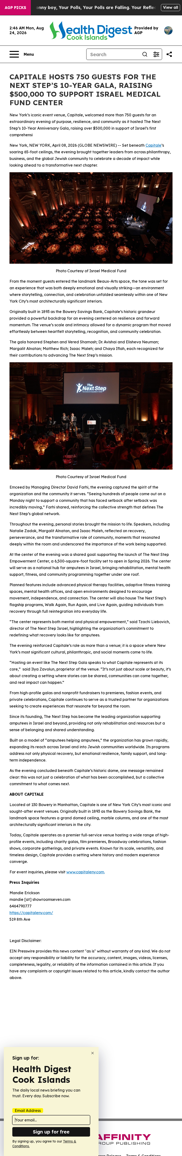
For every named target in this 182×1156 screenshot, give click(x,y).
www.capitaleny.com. (85, 872)
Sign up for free (51, 1132)
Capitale (153, 145)
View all (170, 7)
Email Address (28, 1110)
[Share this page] (169, 54)
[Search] (144, 54)
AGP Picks (15, 7)
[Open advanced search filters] (156, 54)
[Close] (92, 1053)
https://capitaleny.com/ (31, 912)
